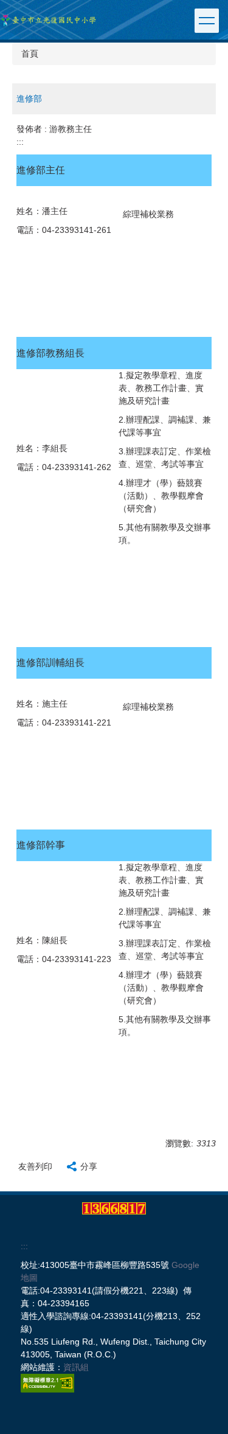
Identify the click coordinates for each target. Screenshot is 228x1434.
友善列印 (35, 1166)
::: (20, 142)
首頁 (29, 53)
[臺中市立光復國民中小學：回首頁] (48, 20)
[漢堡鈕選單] (207, 21)
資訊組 (76, 1367)
